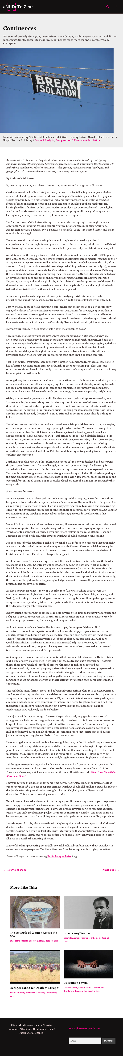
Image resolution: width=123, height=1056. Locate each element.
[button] (107, 7)
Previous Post (15, 869)
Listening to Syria (76, 983)
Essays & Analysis (44, 140)
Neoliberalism (96, 137)
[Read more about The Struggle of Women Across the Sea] (35, 912)
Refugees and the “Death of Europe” (34, 988)
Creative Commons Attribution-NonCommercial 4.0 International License (31, 1029)
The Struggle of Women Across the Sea (33, 934)
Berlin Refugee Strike (59, 856)
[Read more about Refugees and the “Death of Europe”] (35, 966)
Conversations (70, 987)
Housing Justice (78, 137)
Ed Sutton (61, 137)
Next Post (110, 869)
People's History (36, 940)
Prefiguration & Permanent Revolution (78, 140)
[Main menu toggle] (116, 7)
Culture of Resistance (42, 137)
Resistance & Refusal (90, 937)
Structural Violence (35, 992)
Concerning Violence (78, 933)
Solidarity (27, 140)
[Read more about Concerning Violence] (88, 912)
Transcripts (80, 991)
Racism (15, 140)
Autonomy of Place (19, 940)
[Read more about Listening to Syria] (88, 964)
